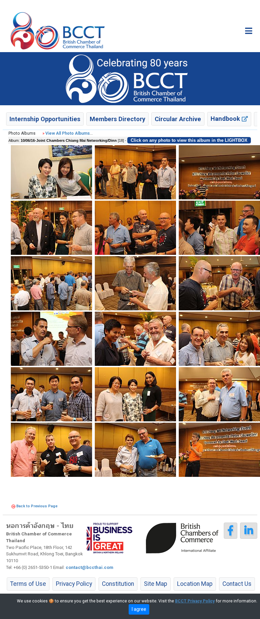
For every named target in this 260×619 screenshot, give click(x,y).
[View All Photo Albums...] (43, 133)
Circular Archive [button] (178, 119)
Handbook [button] (226, 118)
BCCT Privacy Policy (195, 601)
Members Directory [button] (117, 119)
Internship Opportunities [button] (44, 119)
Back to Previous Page (37, 506)
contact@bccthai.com (89, 567)
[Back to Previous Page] (13, 506)
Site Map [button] (155, 583)
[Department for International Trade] (109, 537)
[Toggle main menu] (249, 31)
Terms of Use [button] (28, 583)
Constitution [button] (118, 583)
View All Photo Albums (67, 133)
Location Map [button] (195, 583)
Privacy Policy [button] (74, 583)
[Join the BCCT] (130, 78)
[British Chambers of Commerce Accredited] (184, 537)
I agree (139, 609)
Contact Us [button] (237, 583)
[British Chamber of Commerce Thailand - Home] (57, 30)
